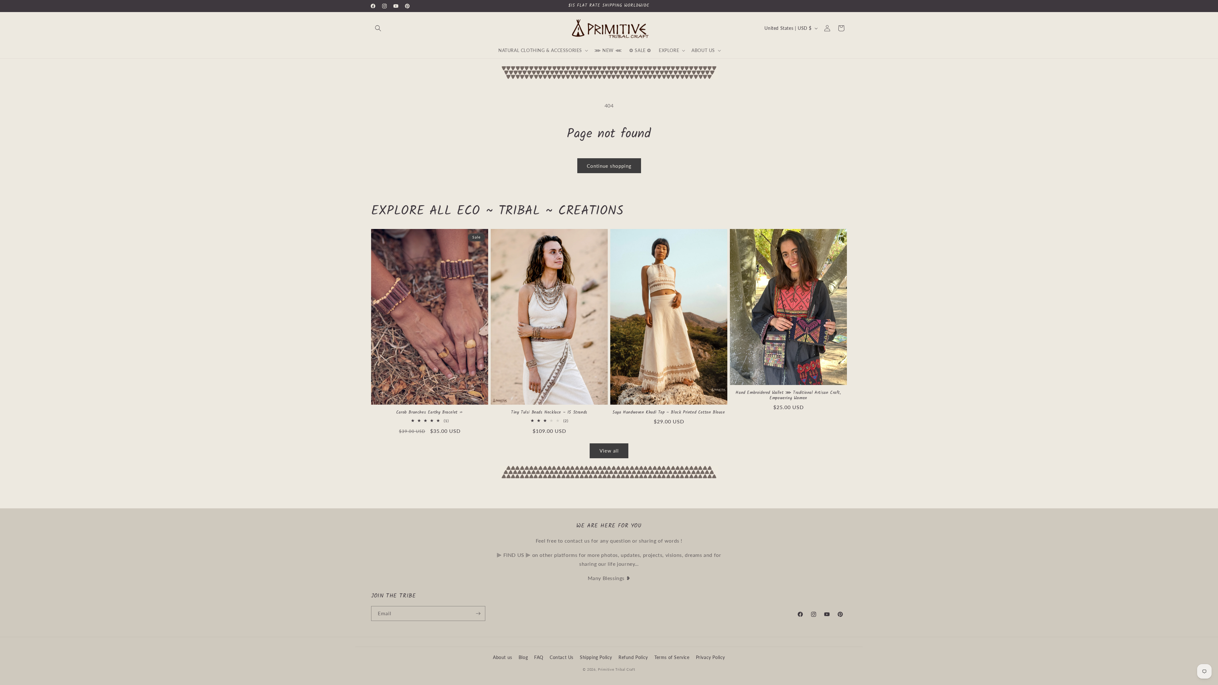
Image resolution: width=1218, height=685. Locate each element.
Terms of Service (672, 657)
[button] (378, 28)
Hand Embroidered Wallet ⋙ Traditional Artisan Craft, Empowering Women (788, 395)
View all (609, 450)
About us (502, 657)
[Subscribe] (478, 613)
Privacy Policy (710, 657)
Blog (523, 657)
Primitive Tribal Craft (616, 669)
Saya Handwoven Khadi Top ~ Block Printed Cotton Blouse (668, 412)
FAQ (538, 657)
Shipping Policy (596, 657)
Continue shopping (609, 166)
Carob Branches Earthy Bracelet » (429, 412)
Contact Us (561, 657)
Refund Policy (633, 657)
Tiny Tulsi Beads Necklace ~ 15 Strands (549, 412)
